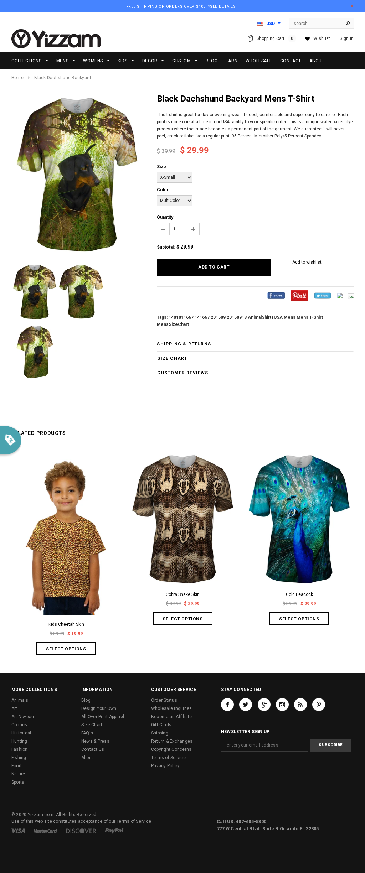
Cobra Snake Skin (183, 594)
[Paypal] (114, 830)
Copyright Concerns (171, 749)
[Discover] (81, 830)
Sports (17, 782)
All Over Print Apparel (102, 716)
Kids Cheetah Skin (66, 624)
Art (14, 708)
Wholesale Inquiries (171, 708)
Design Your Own (99, 708)
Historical (21, 733)
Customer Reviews (182, 372)
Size (161, 166)
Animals (20, 700)
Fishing (18, 757)
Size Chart (91, 724)
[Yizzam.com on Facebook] (227, 704)
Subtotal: (166, 247)
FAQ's (87, 733)
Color (163, 189)
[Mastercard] (45, 830)
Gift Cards (161, 724)
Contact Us (92, 749)
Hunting (19, 741)
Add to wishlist (307, 262)
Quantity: (165, 217)
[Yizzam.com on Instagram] (282, 704)
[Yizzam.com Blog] (300, 704)
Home (17, 77)
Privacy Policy (165, 765)
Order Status (164, 700)
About (87, 757)
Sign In (347, 38)
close (352, 5)
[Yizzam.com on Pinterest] (318, 704)
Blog (86, 700)
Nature (18, 773)
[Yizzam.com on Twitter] (245, 704)
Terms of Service (168, 757)
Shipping (159, 733)
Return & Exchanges (171, 741)
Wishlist (321, 38)
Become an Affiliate (171, 716)
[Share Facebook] (276, 295)
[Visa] (18, 830)
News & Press (95, 741)
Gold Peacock (299, 594)
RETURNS (199, 344)
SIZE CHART (172, 358)
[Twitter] (322, 295)
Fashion (19, 749)
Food (16, 765)
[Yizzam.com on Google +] (264, 704)
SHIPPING (169, 344)
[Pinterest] (299, 295)
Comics (19, 724)
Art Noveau (22, 716)
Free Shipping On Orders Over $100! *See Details (181, 6)
